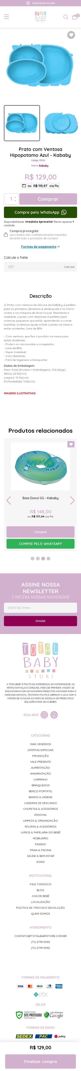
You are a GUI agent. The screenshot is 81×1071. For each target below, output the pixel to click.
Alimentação (40, 767)
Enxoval (40, 814)
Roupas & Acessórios (40, 826)
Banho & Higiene (40, 797)
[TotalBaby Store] (40, 17)
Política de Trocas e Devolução (40, 908)
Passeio (40, 844)
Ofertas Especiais (40, 750)
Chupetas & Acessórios (40, 809)
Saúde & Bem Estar (40, 856)
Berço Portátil (40, 791)
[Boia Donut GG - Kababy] (40, 494)
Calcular (69, 267)
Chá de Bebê (40, 896)
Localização (40, 902)
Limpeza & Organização (40, 820)
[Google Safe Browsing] (53, 1014)
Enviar (40, 621)
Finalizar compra (40, 1061)
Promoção (40, 756)
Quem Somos (40, 913)
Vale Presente (40, 762)
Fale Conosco (40, 884)
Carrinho (40, 779)
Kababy (43, 165)
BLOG (40, 890)
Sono (40, 862)
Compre (40, 532)
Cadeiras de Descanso (40, 803)
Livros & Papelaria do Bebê (40, 832)
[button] (76, 123)
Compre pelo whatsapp (40, 544)
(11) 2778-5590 (40, 942)
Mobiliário (40, 838)
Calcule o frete (16, 257)
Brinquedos (41, 785)
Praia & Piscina (40, 850)
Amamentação (40, 773)
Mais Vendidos (40, 744)
